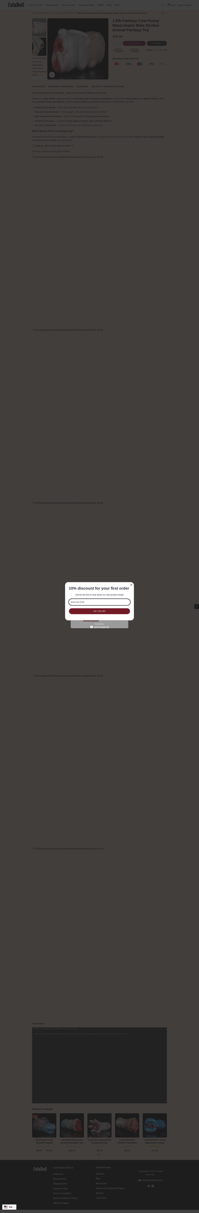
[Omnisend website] (99, 626)
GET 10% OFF (100, 611)
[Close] (131, 585)
